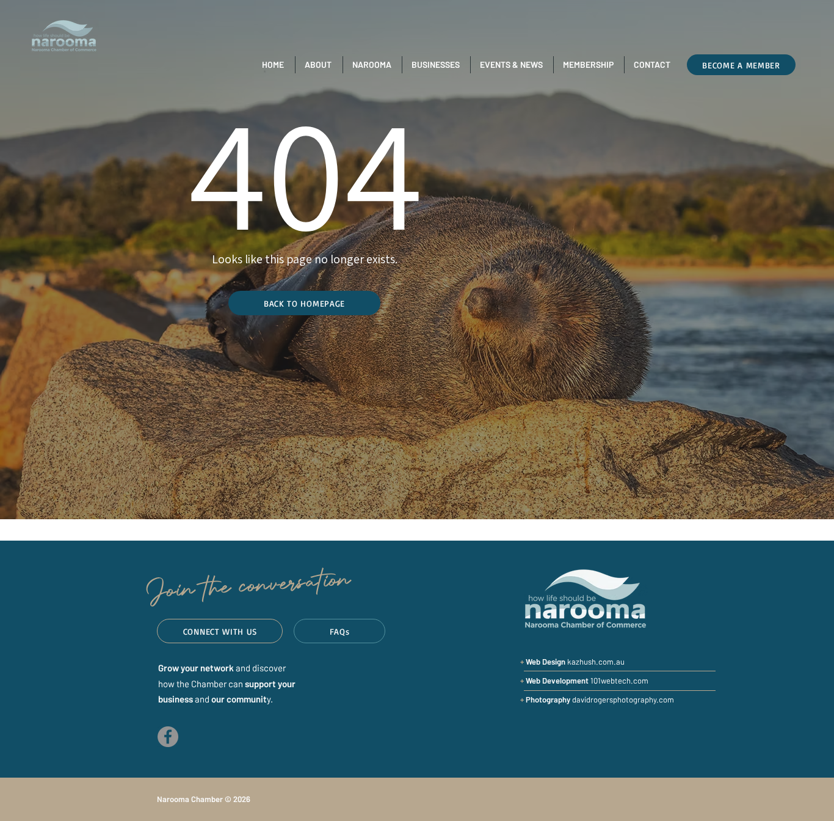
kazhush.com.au (596, 661)
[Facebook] (168, 736)
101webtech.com (587, 680)
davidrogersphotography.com (600, 699)
